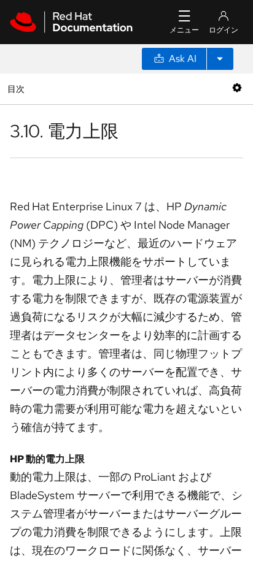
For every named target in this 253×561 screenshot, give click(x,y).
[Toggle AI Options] (219, 59)
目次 (17, 88)
